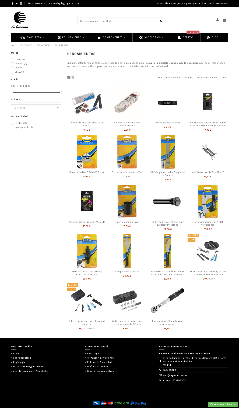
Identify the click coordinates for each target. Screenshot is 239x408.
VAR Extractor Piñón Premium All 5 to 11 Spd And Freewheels (167, 273)
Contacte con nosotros (100, 371)
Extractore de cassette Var (127, 172)
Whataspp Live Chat (224, 404)
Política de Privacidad (99, 362)
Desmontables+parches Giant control (86, 124)
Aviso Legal (93, 353)
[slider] (12, 92)
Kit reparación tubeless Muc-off (87, 221)
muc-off (21, 63)
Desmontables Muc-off (167, 122)
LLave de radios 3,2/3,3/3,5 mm (86, 172)
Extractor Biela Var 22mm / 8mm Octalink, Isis (86, 273)
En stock (21, 123)
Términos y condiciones (100, 357)
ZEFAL (19, 72)
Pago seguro (20, 362)
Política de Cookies (98, 366)
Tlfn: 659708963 (35, 3)
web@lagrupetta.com (175, 375)
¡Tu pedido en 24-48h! (216, 3)
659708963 (169, 370)
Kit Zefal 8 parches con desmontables (127, 124)
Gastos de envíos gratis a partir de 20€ (179, 3)
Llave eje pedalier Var (127, 221)
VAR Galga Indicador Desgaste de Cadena (167, 174)
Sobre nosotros (22, 357)
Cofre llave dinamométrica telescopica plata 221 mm (127, 323)
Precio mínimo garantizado (28, 366)
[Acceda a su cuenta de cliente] (217, 20)
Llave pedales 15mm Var (127, 271)
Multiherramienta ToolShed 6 (207, 172)
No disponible (24, 127)
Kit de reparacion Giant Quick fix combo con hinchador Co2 (208, 273)
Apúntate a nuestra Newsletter (30, 371)
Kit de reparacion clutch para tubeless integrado (167, 223)
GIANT (20, 59)
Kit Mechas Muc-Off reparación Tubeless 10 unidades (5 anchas (208, 124)
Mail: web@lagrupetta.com (63, 3)
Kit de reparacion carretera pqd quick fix (87, 323)
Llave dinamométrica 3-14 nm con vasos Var (167, 323)
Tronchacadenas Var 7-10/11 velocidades (207, 223)
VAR (19, 67)
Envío (16, 353)
